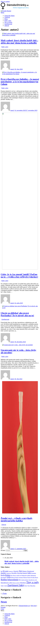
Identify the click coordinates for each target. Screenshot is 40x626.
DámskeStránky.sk (24, 605)
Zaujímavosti (8, 24)
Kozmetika (33, 573)
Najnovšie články (9, 15)
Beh (1, 571)
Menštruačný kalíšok (25, 575)
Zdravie (6, 25)
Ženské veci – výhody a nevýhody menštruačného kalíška (16, 519)
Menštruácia (33, 575)
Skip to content (5, 1)
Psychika (33, 577)
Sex (20, 579)
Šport (29, 585)
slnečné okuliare (24, 579)
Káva (11, 575)
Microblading (4, 577)
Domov (25, 571)
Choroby (16, 571)
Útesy (26, 585)
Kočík (3, 575)
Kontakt (3, 607)
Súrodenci (23, 582)
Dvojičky (14, 573)
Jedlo (29, 573)
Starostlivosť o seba (6, 582)
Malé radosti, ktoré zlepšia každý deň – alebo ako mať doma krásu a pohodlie (19, 41)
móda (9, 577)
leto (20, 575)
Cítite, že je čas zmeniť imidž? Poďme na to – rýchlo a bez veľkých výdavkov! (19, 275)
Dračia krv (9, 573)
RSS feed (33, 605)
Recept (36, 577)
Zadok (5, 585)
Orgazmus (21, 577)
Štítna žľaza (32, 585)
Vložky (2, 585)
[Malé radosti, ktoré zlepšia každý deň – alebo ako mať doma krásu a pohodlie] (20, 35)
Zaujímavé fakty (15, 585)
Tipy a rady (32, 582)
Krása (7, 575)
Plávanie (25, 577)
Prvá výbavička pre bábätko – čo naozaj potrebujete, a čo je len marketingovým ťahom (20, 81)
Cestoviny (11, 571)
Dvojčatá (20, 573)
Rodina (4, 579)
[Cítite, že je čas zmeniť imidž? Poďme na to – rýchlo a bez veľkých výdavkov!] (20, 269)
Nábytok (13, 577)
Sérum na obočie (16, 582)
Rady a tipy (7, 20)
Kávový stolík (16, 575)
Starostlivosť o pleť (33, 579)
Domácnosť (30, 571)
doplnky (3, 573)
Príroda (29, 577)
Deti (20, 571)
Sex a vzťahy (8, 22)
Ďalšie (5, 593)
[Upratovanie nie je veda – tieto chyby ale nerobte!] (17, 345)
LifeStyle (7, 17)
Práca (6, 19)
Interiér (25, 573)
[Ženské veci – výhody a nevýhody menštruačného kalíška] (20, 513)
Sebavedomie (12, 579)
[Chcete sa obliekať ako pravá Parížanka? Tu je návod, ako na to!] (20, 308)
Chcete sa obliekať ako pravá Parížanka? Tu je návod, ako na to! (17, 314)
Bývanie (5, 571)
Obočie (16, 577)
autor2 (12, 69)
